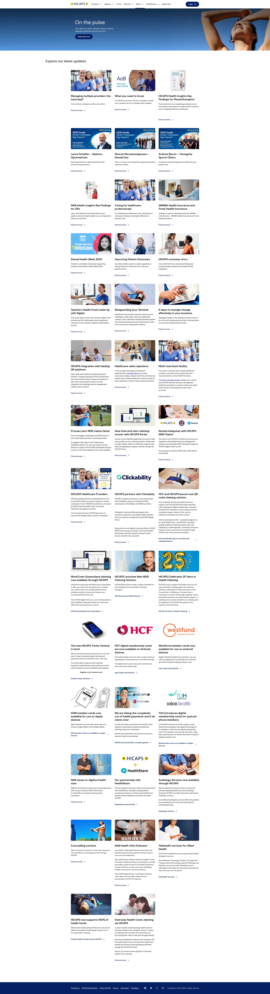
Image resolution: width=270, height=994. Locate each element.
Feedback (135, 988)
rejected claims (133, 373)
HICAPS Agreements (90, 988)
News (138, 4)
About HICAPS (105, 988)
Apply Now (166, 4)
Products (95, 4)
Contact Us (75, 988)
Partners (127, 4)
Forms (119, 4)
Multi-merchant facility (171, 380)
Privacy (116, 988)
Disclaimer (125, 988)
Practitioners (151, 4)
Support (107, 4)
